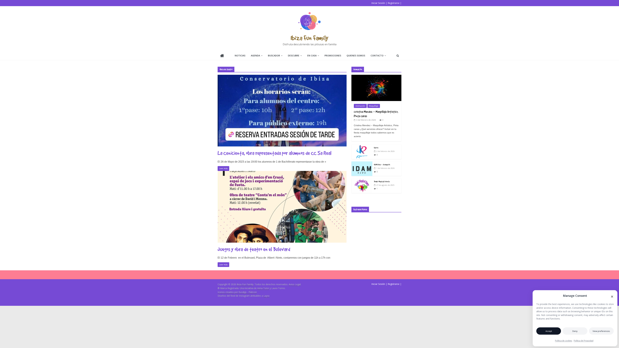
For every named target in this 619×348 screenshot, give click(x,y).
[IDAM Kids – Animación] (361, 163)
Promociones (332, 55)
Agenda (255, 55)
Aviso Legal (295, 284)
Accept (548, 331)
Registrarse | (394, 3)
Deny (575, 331)
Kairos (376, 147)
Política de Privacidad (583, 340)
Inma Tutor (263, 288)
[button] (612, 296)
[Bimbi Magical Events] (361, 180)
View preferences (601, 331)
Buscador (274, 55)
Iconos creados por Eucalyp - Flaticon (237, 292)
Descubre (293, 55)
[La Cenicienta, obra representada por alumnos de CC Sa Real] (282, 76)
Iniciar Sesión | (379, 3)
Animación (360, 106)
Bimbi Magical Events (382, 181)
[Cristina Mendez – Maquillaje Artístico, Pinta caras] (376, 76)
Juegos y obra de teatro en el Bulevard (254, 249)
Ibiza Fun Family (309, 38)
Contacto (377, 55)
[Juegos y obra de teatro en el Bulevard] (282, 173)
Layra (266, 295)
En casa (312, 55)
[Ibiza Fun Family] (222, 56)
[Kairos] (361, 146)
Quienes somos (356, 55)
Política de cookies (563, 340)
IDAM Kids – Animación (382, 164)
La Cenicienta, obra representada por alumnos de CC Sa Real (275, 153)
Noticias (240, 55)
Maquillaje (373, 106)
